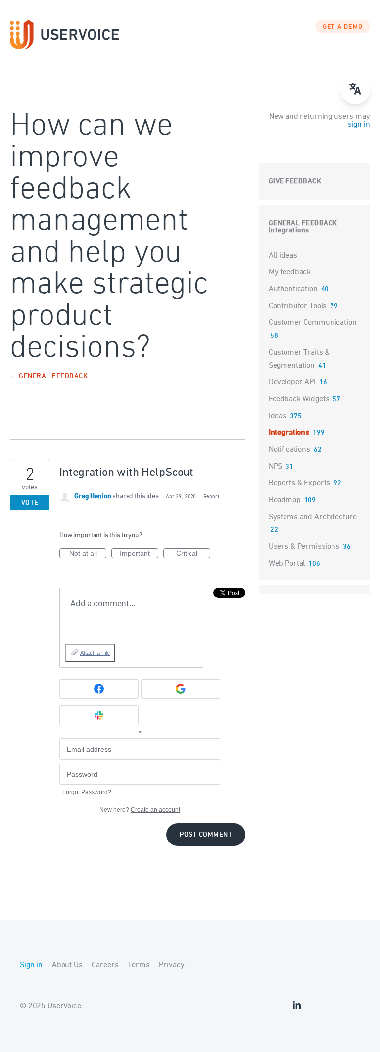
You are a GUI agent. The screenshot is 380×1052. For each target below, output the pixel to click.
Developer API (292, 382)
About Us (67, 965)
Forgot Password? (86, 792)
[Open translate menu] (355, 89)
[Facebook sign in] (99, 689)
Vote (30, 503)
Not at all (87, 553)
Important (139, 553)
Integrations (289, 230)
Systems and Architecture (313, 517)
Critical (193, 553)
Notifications (289, 450)
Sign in (31, 965)
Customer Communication (313, 323)
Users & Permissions (304, 547)
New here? (139, 809)
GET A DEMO (343, 27)
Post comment (206, 835)
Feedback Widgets (299, 399)
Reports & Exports (299, 483)
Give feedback (295, 181)
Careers (105, 965)
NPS (276, 467)
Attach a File (95, 653)
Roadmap (285, 500)
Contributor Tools (298, 306)
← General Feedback (49, 377)
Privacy (171, 965)
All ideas (283, 256)
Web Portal (287, 564)
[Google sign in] (180, 689)
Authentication (293, 289)
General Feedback (303, 223)
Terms (138, 965)
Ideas (277, 416)
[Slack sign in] (99, 715)
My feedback (290, 272)
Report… (213, 496)
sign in (359, 125)
